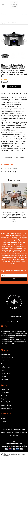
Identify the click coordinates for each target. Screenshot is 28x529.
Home (3, 23)
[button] (3, 4)
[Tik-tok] (17, 321)
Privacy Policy (16, 432)
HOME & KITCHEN (11, 23)
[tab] (14, 93)
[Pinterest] (11, 321)
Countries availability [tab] (14, 93)
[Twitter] (5, 321)
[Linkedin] (14, 321)
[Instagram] (8, 321)
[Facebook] (2, 321)
